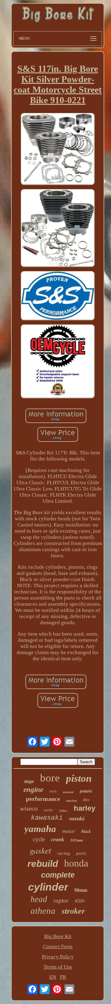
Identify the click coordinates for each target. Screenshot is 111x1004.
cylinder (48, 887)
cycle (39, 839)
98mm (80, 890)
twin (53, 791)
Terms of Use (57, 967)
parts (81, 853)
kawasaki (47, 818)
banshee (71, 800)
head (39, 899)
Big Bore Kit (58, 936)
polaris (86, 791)
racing (63, 853)
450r (80, 901)
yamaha (40, 828)
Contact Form (57, 946)
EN (52, 977)
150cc (63, 811)
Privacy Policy (58, 957)
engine (33, 789)
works (48, 810)
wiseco (29, 808)
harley (84, 808)
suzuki (76, 818)
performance (43, 798)
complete (58, 875)
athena (43, 911)
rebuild (42, 864)
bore (50, 778)
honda (76, 863)
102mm (76, 840)
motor (68, 831)
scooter (68, 792)
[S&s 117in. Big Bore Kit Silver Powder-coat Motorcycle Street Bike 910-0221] (57, 150)
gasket (40, 850)
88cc (86, 800)
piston (79, 778)
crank (57, 839)
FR (63, 977)
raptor (60, 900)
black (86, 831)
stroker (73, 911)
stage (29, 781)
